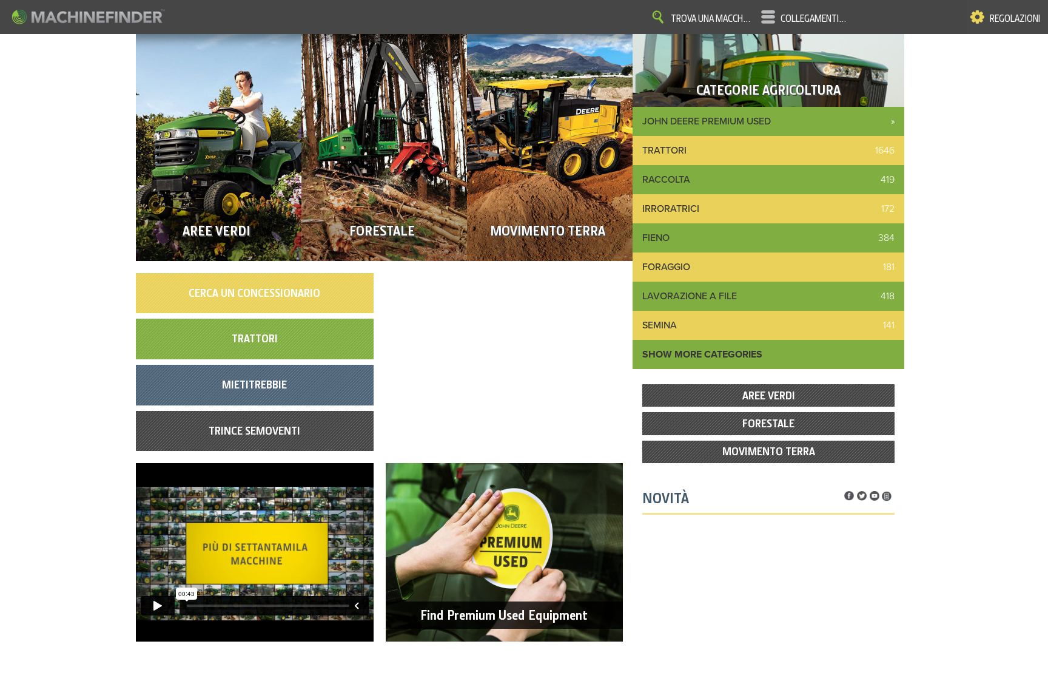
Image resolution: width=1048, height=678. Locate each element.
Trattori (255, 338)
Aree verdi (768, 395)
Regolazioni (1015, 19)
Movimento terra (768, 451)
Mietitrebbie (254, 384)
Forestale (768, 423)
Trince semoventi (254, 430)
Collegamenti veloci (814, 19)
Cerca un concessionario (254, 292)
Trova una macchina (711, 19)
